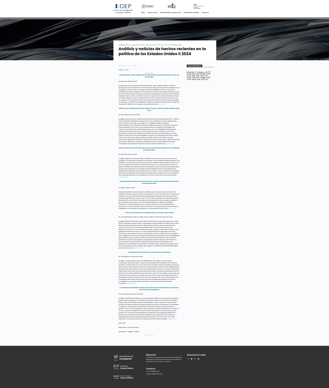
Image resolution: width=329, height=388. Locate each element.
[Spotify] (191, 359)
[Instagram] (202, 1)
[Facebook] (200, 1)
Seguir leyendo (123, 177)
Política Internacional (173, 44)
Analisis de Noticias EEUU (155, 44)
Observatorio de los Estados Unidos (132, 44)
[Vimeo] (207, 1)
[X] (205, 1)
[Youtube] (209, 1)
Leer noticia (162, 104)
